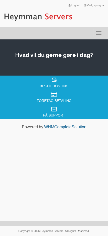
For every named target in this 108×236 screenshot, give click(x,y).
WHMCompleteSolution (65, 127)
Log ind (75, 5)
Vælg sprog (94, 5)
